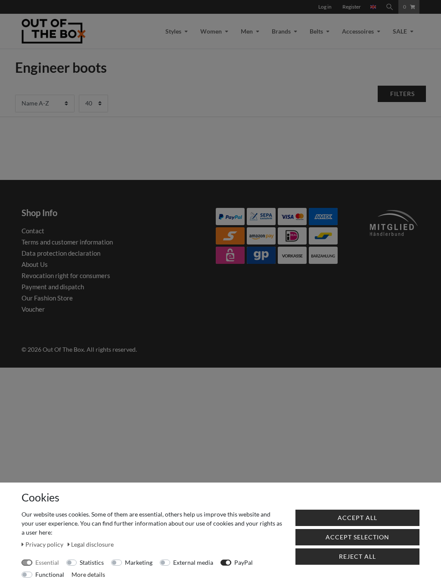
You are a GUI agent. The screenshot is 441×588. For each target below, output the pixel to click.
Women (211, 31)
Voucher (33, 309)
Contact (33, 231)
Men (247, 31)
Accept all (357, 517)
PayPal (243, 562)
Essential (47, 562)
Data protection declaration (61, 253)
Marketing (138, 562)
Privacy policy (45, 544)
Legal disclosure (92, 544)
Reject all (357, 556)
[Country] (373, 7)
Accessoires (358, 31)
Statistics (92, 562)
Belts (316, 31)
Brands (281, 31)
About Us (35, 264)
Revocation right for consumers (66, 275)
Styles (173, 31)
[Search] (389, 7)
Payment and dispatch (53, 287)
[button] (402, 94)
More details (88, 574)
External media (193, 562)
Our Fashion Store (47, 298)
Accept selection (357, 537)
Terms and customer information (67, 242)
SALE (400, 31)
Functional (49, 574)
